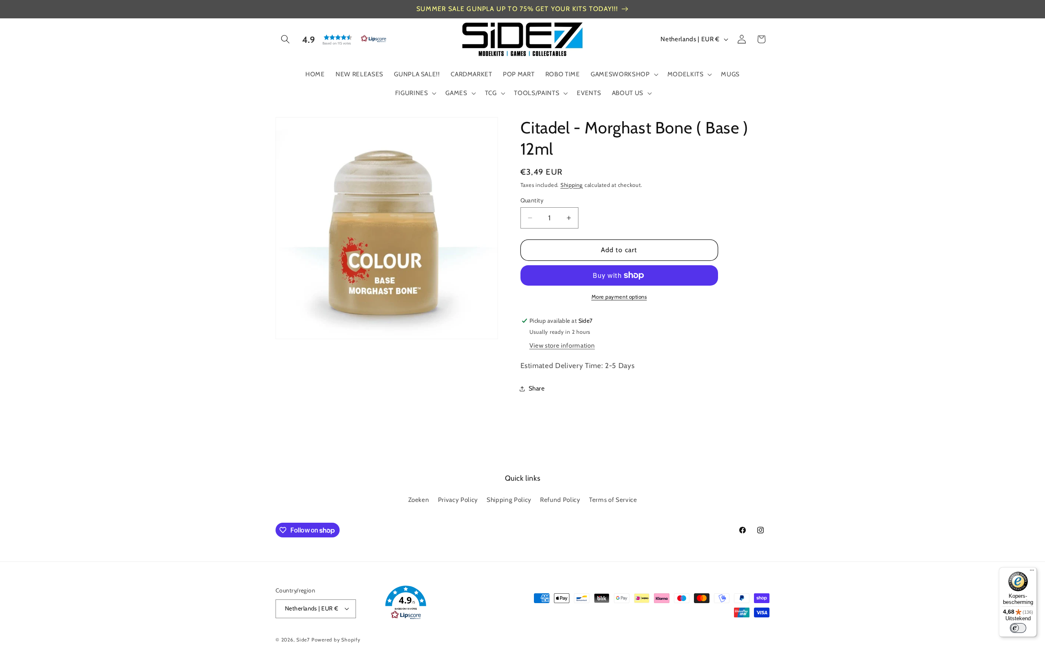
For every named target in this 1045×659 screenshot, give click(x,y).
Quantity (532, 200)
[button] (285, 39)
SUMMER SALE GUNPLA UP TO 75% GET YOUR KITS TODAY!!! (517, 9)
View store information (562, 345)
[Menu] (1032, 572)
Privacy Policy (458, 500)
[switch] (1018, 628)
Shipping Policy (509, 500)
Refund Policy (560, 500)
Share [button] (537, 388)
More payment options (619, 296)
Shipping (571, 185)
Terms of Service (613, 500)
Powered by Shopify (335, 640)
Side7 (303, 640)
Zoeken (418, 500)
